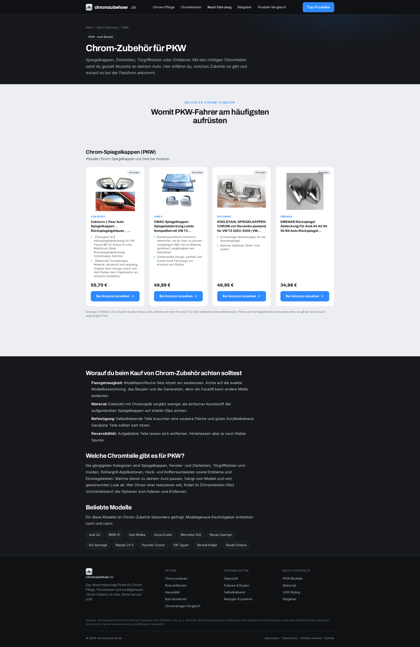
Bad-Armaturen (176, 599)
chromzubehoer (112, 7)
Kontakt (329, 638)
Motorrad (289, 585)
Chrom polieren (176, 578)
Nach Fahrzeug (219, 7)
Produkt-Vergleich (272, 7)
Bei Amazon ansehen (113, 296)
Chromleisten (191, 7)
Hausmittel (172, 592)
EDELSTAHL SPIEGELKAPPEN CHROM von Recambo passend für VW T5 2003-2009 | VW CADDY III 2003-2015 (241, 226)
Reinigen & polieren (238, 599)
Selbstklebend (234, 592)
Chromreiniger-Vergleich (182, 606)
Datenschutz (290, 638)
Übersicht (231, 578)
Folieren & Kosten (236, 585)
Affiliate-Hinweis (311, 638)
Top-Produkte (318, 7)
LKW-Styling (291, 592)
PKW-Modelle (293, 578)
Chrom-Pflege (164, 7)
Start (89, 27)
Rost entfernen (176, 585)
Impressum (272, 638)
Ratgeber (245, 7)
